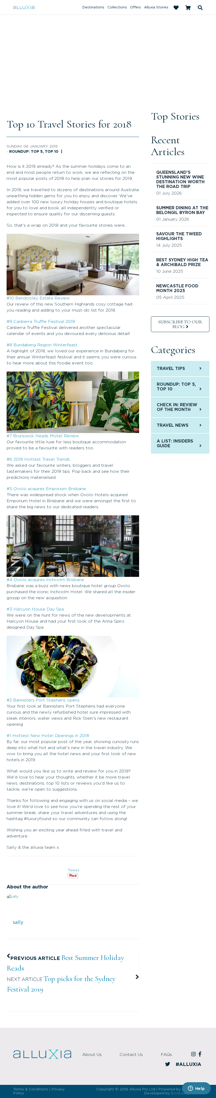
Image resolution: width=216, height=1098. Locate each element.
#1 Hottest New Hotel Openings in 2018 (48, 736)
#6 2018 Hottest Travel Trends (38, 459)
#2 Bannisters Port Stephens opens (43, 700)
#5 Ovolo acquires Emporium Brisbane (46, 489)
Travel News (172, 425)
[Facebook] (201, 1055)
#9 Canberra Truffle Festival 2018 (41, 321)
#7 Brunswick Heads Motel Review (43, 436)
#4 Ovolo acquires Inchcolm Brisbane (45, 580)
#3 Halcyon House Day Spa (35, 609)
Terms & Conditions (30, 1089)
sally (18, 922)
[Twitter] (168, 1065)
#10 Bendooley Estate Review (38, 298)
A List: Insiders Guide (175, 443)
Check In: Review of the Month (177, 407)
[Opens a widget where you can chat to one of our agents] (196, 1088)
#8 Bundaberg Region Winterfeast (42, 345)
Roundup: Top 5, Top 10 (33, 152)
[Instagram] (194, 1055)
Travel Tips (171, 369)
